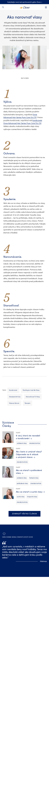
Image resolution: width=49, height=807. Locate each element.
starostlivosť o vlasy (33, 397)
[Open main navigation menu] (46, 7)
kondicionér (13, 390)
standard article (15, 397)
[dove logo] (24, 7)
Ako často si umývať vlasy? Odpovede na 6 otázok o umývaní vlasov (29, 454)
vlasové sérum (14, 403)
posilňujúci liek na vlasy (31, 390)
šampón (27, 403)
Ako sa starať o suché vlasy (29, 492)
